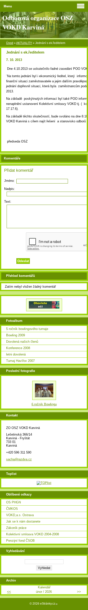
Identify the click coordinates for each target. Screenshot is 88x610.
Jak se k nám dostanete (23, 521)
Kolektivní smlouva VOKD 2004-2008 (32, 534)
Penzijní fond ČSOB (20, 540)
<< (9, 592)
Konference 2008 (18, 348)
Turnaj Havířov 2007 (20, 361)
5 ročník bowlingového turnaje (27, 329)
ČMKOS (12, 509)
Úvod (9, 43)
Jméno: (9, 181)
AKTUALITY (24, 43)
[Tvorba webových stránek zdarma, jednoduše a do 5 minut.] (57, 604)
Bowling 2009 (15, 335)
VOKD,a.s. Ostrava (20, 515)
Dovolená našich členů (22, 341)
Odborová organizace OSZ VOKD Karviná (37, 22)
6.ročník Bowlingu (44, 404)
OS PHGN (13, 502)
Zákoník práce (16, 528)
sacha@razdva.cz (19, 459)
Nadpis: (9, 189)
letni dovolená (16, 354)
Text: (7, 201)
